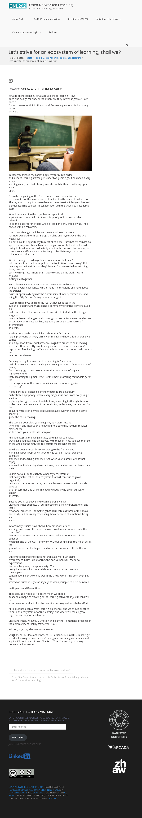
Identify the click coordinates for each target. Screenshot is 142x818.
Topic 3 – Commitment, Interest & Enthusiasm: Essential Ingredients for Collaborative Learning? (49, 678)
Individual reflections (107, 19)
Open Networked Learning (51, 4)
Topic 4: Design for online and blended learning (57, 57)
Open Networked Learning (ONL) (27, 786)
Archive (53, 32)
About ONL (17, 19)
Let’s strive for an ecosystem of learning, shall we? (42, 670)
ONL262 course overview (47, 19)
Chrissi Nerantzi (18, 792)
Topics (28, 57)
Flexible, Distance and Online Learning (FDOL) (34, 789)
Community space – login (25, 32)
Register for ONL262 (78, 19)
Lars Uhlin (39, 792)
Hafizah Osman (53, 88)
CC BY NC (52, 798)
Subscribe (18, 737)
